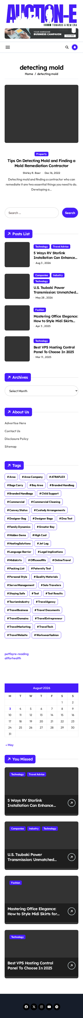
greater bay (46, 527)
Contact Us (12, 431)
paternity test (42, 568)
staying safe (17, 593)
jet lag (43, 543)
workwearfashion (47, 635)
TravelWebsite (18, 635)
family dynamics (19, 527)
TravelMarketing (19, 626)
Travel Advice (61, 246)
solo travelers (52, 585)
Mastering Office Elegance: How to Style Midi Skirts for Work (56, 321)
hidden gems (17, 535)
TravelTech (46, 626)
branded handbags (21, 493)
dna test (66, 518)
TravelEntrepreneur (49, 618)
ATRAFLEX (58, 477)
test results (55, 593)
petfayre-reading (17, 654)
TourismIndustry (19, 601)
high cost (41, 535)
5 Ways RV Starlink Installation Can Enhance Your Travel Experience (54, 257)
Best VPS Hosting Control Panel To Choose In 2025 (54, 349)
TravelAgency (46, 601)
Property (41, 153)
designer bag (17, 518)
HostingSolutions (19, 543)
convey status (18, 510)
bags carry (16, 485)
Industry (58, 275)
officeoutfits (38, 560)
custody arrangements (50, 510)
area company (33, 477)
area (12, 477)
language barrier (20, 552)
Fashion (39, 309)
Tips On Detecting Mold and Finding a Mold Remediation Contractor (41, 163)
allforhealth (13, 658)
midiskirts (15, 560)
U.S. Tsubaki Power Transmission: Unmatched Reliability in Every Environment (55, 294)
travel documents (48, 610)
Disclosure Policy (16, 439)
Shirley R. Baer (32, 173)
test (36, 593)
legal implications (51, 552)
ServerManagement (21, 585)
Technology (41, 246)
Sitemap (10, 446)
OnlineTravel (62, 560)
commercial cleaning (46, 502)
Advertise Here (15, 423)
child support (50, 493)
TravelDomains (18, 618)
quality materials (47, 577)
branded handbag (63, 485)
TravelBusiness (18, 610)
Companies (41, 275)
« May (10, 745)
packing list (17, 568)
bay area (37, 485)
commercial (17, 502)
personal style (18, 577)
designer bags (44, 518)
